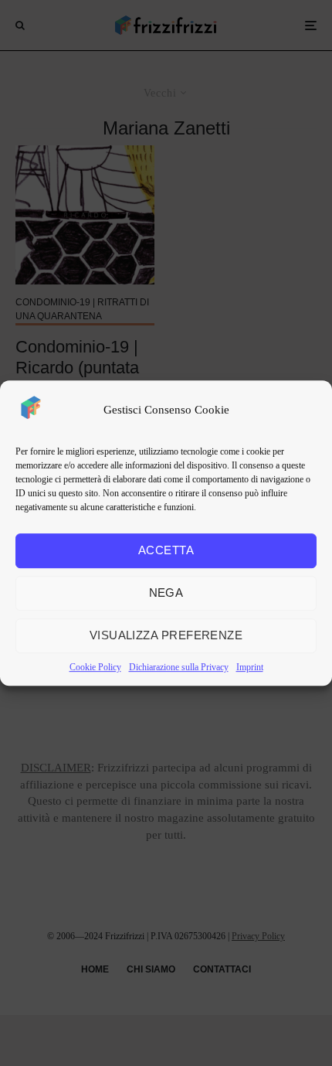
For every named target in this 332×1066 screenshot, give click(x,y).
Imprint (249, 667)
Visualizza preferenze (166, 635)
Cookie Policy (95, 667)
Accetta (166, 550)
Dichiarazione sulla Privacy (179, 667)
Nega (166, 592)
